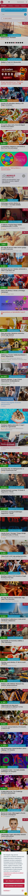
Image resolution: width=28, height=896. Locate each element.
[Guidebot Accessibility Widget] (25, 893)
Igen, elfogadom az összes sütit (14, 881)
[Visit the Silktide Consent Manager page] (22, 890)
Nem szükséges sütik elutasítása (14, 885)
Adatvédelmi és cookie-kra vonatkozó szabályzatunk (13, 873)
